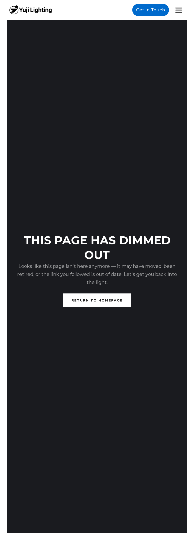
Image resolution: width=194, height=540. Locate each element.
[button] (179, 10)
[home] (30, 9)
